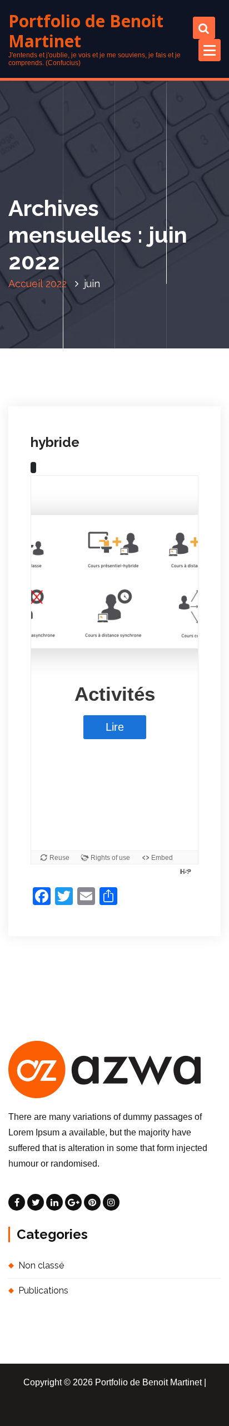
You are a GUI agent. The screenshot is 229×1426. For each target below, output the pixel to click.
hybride (55, 442)
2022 (56, 283)
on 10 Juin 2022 (70, 357)
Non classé (63, 372)
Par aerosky (136, 357)
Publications (43, 1290)
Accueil (25, 283)
